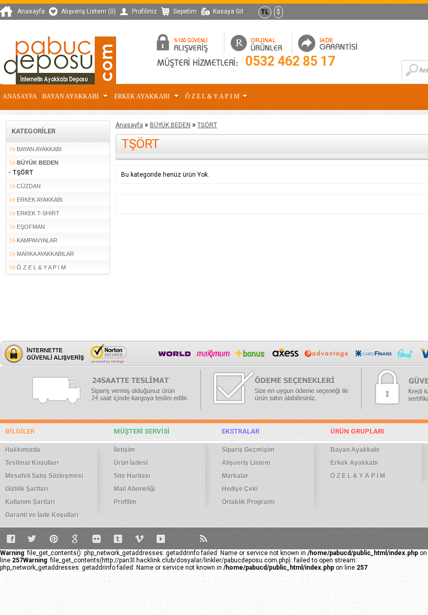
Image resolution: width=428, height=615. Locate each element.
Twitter (32, 538)
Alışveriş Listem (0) (88, 11)
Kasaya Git (228, 11)
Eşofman (31, 227)
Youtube (160, 538)
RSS (203, 538)
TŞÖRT (207, 125)
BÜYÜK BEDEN (37, 162)
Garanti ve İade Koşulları (41, 515)
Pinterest (53, 538)
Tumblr (118, 538)
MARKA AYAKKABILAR (45, 254)
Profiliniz (144, 11)
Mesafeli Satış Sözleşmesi (44, 475)
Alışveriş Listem (246, 462)
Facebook (11, 538)
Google (75, 538)
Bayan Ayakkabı (71, 96)
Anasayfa (31, 11)
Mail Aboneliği (134, 489)
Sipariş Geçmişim (248, 449)
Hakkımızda (22, 449)
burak (182, 538)
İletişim (124, 449)
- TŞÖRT (20, 172)
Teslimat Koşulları (31, 462)
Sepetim (185, 11)
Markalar (235, 475)
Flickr (96, 538)
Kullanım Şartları (30, 502)
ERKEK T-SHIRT (38, 213)
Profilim (125, 502)
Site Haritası (132, 475)
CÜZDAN (29, 186)
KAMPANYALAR (37, 240)
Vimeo (139, 538)
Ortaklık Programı (248, 502)
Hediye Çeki (240, 489)
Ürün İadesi (131, 462)
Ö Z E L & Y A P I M (212, 96)
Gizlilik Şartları (26, 489)
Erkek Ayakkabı (142, 96)
